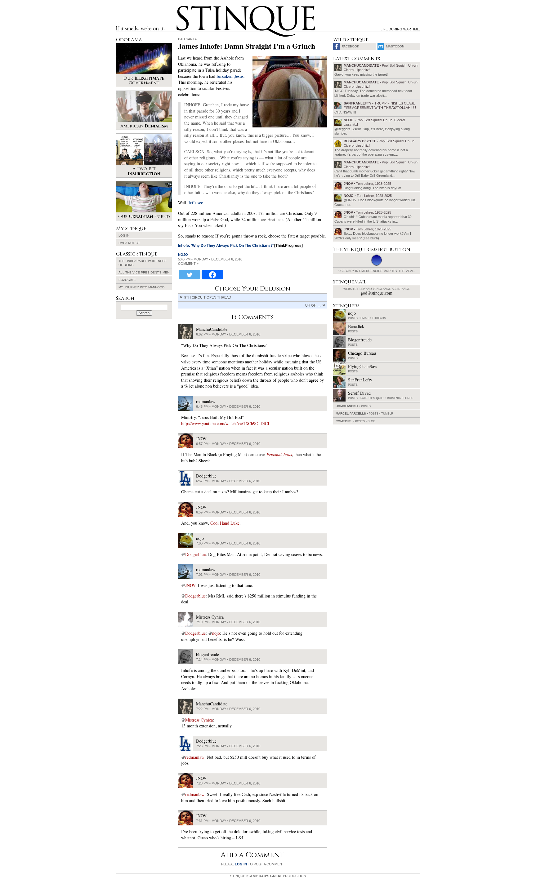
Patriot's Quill (372, 398)
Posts (353, 318)
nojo (183, 254)
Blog (371, 421)
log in (241, 864)
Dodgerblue (195, 554)
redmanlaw (194, 757)
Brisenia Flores (400, 398)
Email (364, 318)
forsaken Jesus (230, 76)
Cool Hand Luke (224, 523)
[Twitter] (189, 274)
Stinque (182, 8)
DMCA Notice (129, 243)
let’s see (196, 202)
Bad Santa (187, 39)
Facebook (350, 46)
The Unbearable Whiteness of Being (142, 263)
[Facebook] (212, 274)
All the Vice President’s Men (143, 272)
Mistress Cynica (199, 720)
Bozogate (127, 280)
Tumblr (387, 413)
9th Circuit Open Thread (207, 297)
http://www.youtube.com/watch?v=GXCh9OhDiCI (225, 423)
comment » (188, 263)
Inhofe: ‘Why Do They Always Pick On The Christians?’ (225, 245)
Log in (123, 235)
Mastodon (395, 46)
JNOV (190, 585)
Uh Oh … (313, 305)
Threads (379, 318)
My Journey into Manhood (141, 287)
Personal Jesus (279, 454)
